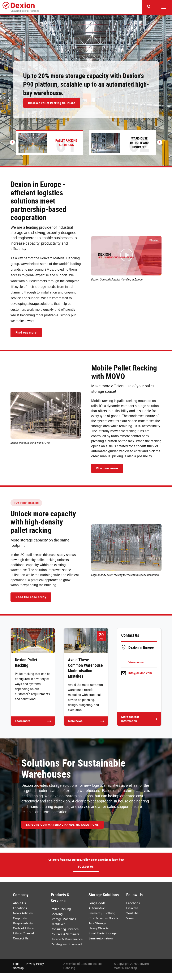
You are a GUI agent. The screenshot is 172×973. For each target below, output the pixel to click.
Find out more (26, 332)
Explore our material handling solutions (62, 825)
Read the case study (31, 597)
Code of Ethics (23, 928)
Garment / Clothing (102, 913)
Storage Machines (63, 919)
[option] (86, 90)
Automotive (97, 908)
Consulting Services (65, 929)
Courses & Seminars (65, 934)
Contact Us (21, 938)
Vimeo (131, 918)
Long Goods (97, 903)
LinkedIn (132, 908)
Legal (16, 964)
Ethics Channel (23, 933)
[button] (12, 142)
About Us (19, 903)
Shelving (57, 914)
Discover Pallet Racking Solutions (51, 103)
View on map (136, 662)
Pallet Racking (61, 909)
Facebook (133, 903)
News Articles (23, 913)
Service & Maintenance (67, 939)
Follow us (86, 867)
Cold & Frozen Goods (103, 918)
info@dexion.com (140, 673)
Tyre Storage (97, 923)
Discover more (107, 468)
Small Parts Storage (102, 933)
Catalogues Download (66, 944)
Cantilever (58, 924)
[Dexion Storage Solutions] (21, 7)
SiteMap (18, 968)
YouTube (132, 913)
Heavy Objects (99, 928)
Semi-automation (101, 938)
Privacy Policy (35, 964)
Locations (20, 908)
